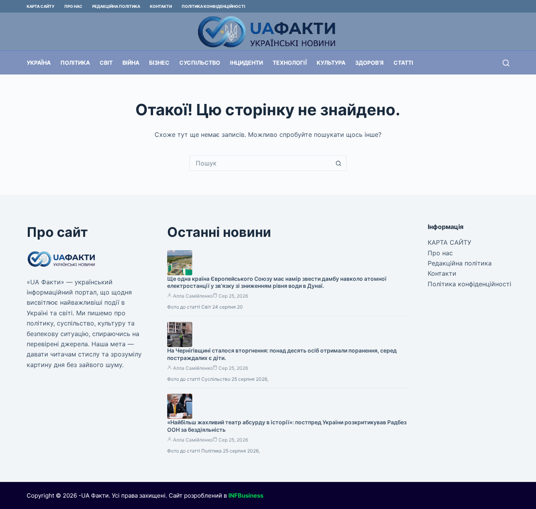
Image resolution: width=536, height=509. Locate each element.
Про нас (73, 6)
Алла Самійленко (193, 296)
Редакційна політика (116, 6)
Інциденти (246, 62)
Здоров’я (369, 62)
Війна (130, 62)
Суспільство (199, 62)
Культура (331, 62)
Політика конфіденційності (213, 6)
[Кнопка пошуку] (338, 163)
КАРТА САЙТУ (41, 6)
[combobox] (260, 163)
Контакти (161, 6)
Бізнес (159, 62)
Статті (403, 62)
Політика (75, 62)
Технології (290, 62)
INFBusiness (245, 495)
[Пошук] (506, 63)
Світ (106, 62)
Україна (39, 62)
